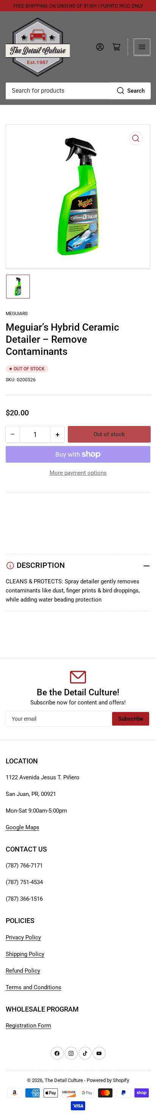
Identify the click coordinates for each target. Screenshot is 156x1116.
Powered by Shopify (108, 1080)
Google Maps (22, 827)
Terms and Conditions (33, 987)
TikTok (14, 517)
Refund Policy (23, 970)
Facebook (18, 536)
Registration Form (28, 1025)
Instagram (18, 527)
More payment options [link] (78, 472)
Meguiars (17, 313)
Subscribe (130, 718)
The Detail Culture (64, 1080)
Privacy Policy (23, 937)
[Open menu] (142, 47)
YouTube (17, 508)
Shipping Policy (25, 954)
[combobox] (78, 90)
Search (136, 90)
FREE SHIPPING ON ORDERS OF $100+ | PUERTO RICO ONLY (78, 6)
